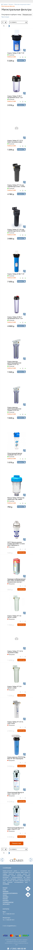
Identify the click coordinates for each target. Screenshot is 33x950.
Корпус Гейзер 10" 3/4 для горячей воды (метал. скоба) (16, 230)
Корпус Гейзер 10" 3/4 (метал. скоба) (14, 687)
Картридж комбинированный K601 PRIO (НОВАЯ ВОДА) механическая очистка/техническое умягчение (16, 580)
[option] (16, 860)
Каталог (5, 887)
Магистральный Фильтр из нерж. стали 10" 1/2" (15, 793)
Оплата (5, 895)
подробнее (6, 884)
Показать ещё (16, 843)
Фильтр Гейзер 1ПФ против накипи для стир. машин (15, 498)
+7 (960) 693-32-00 (9, 913)
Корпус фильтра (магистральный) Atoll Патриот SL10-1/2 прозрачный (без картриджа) (16, 363)
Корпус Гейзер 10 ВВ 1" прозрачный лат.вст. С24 (15, 96)
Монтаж (5, 898)
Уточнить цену (21, 552)
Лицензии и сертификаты (10, 893)
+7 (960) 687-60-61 (9, 919)
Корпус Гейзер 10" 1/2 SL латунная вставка (15, 651)
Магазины (5, 891)
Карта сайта (6, 904)
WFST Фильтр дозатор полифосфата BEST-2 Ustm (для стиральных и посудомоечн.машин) (16, 544)
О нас (4, 889)
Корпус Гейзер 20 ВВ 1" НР (15, 274)
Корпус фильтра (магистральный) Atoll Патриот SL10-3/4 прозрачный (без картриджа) (16, 409)
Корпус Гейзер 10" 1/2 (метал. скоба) (14, 616)
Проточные (5, 17)
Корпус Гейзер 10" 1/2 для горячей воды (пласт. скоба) (16, 185)
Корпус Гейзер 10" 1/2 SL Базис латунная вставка (15, 141)
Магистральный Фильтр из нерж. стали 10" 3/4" (15, 828)
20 (2, 22)
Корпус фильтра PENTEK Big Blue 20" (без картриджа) (16, 757)
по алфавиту (13, 22)
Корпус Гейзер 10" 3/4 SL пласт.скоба (15, 722)
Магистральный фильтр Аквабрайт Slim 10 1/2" (14, 454)
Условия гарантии (8, 902)
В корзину (20, 60)
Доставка (5, 896)
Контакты (5, 900)
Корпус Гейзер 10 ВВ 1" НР (15, 53)
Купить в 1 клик (11, 56)
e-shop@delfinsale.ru (11, 925)
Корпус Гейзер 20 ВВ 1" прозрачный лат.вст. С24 (15, 317)
